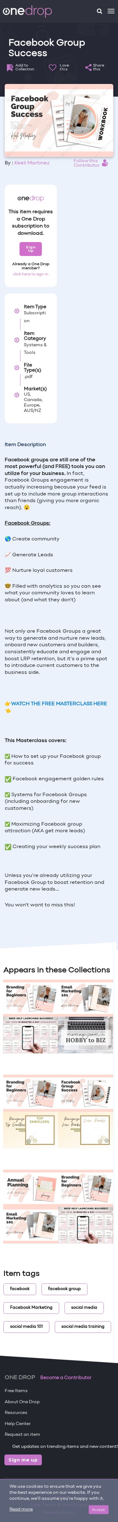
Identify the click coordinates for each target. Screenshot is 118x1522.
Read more (21, 1509)
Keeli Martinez (32, 163)
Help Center (18, 1424)
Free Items (16, 1391)
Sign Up (31, 249)
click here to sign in (30, 274)
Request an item (22, 1435)
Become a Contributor (66, 1378)
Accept (98, 1509)
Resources (16, 1413)
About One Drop (22, 1402)
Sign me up (23, 1460)
